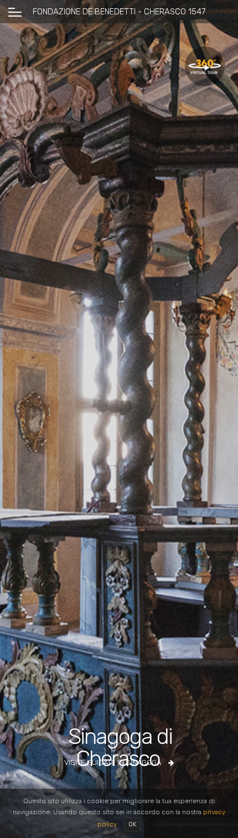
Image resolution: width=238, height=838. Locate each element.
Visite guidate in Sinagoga (113, 762)
